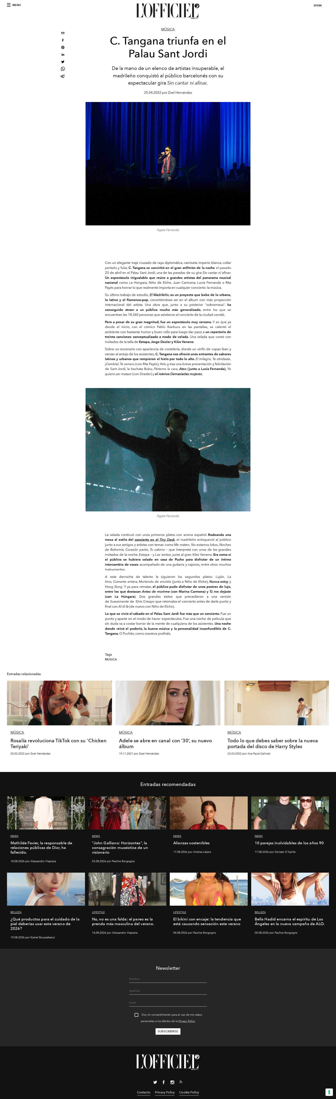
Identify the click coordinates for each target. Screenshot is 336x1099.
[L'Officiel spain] (168, 11)
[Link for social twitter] (155, 1083)
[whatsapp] (63, 69)
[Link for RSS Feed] (181, 1083)
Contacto (143, 1092)
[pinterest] (63, 47)
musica (111, 659)
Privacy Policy (186, 1021)
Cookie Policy (189, 1092)
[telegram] (63, 76)
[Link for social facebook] (164, 1083)
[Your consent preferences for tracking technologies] (329, 1092)
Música (168, 29)
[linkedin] (63, 55)
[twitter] (63, 62)
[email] (63, 33)
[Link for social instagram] (172, 1083)
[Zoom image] (168, 449)
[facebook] (63, 40)
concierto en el (155, 540)
